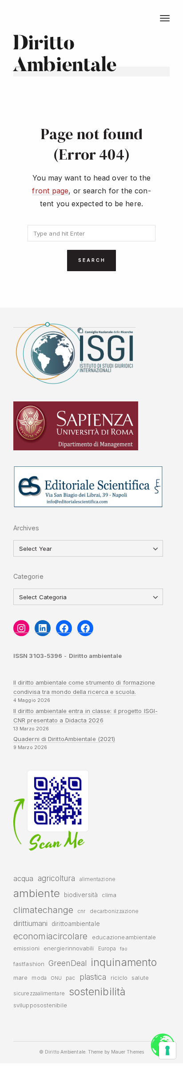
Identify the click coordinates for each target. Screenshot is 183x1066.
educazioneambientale (124, 937)
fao (123, 949)
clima (109, 895)
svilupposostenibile (40, 1005)
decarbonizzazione (114, 911)
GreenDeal (67, 963)
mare (20, 977)
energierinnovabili (69, 948)
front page (50, 190)
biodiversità (81, 894)
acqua (23, 878)
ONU (56, 978)
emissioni (26, 948)
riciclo (119, 977)
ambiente (36, 893)
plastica (93, 977)
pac (70, 978)
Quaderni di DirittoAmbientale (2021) (64, 738)
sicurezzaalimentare (39, 993)
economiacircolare (50, 936)
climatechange (43, 909)
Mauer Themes (127, 1052)
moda (39, 978)
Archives (26, 528)
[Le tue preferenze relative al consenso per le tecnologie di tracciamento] (167, 1050)
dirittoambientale (76, 923)
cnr (81, 911)
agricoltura (57, 878)
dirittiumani (30, 923)
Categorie (28, 576)
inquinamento (124, 962)
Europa (107, 949)
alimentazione (97, 879)
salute (140, 977)
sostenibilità (97, 992)
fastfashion (28, 964)
